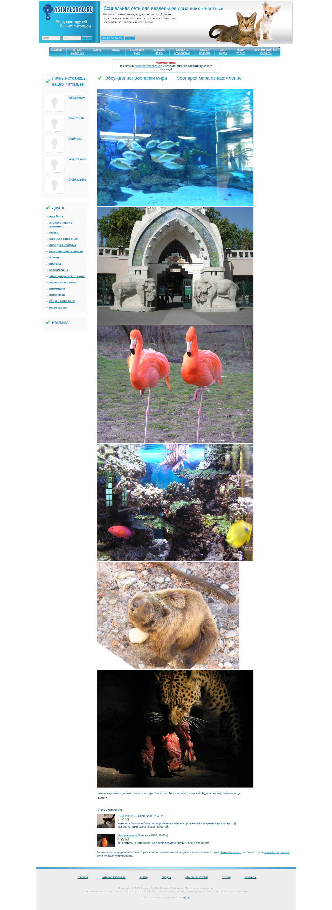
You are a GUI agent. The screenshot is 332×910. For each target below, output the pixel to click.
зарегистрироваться (148, 65)
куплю (144, 877)
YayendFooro (77, 159)
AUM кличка (125, 815)
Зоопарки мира (150, 78)
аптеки (54, 257)
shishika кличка (127, 835)
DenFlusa (74, 138)
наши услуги (58, 307)
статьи (54, 232)
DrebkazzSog (77, 179)
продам (166, 877)
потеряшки (57, 294)
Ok (89, 36)
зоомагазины (58, 269)
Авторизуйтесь (230, 852)
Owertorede (76, 118)
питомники (57, 288)
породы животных (62, 245)
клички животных (62, 301)
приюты (55, 263)
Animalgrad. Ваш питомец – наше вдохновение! (72, 16)
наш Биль (56, 216)
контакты (251, 877)
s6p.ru (186, 897)
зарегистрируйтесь (276, 852)
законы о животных (63, 238)
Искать (135, 41)
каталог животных (114, 877)
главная (83, 877)
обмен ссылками (196, 877)
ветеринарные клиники (66, 251)
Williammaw (76, 97)
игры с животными (63, 282)
